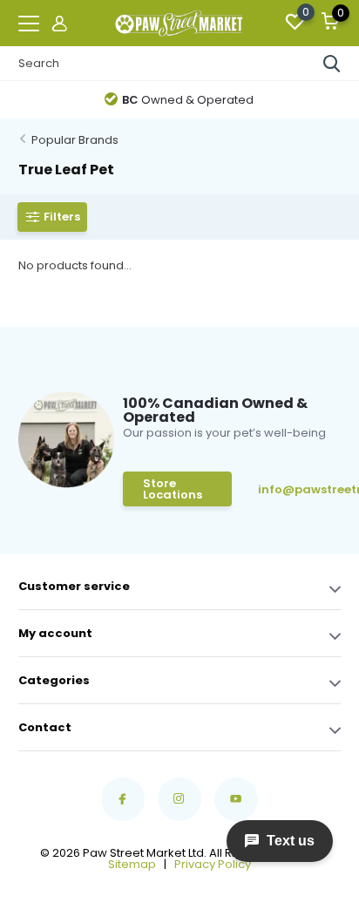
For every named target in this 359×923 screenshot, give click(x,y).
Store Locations (172, 489)
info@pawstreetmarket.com (299, 489)
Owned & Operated (188, 100)
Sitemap (132, 864)
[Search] (332, 63)
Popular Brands (75, 140)
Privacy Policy (212, 864)
